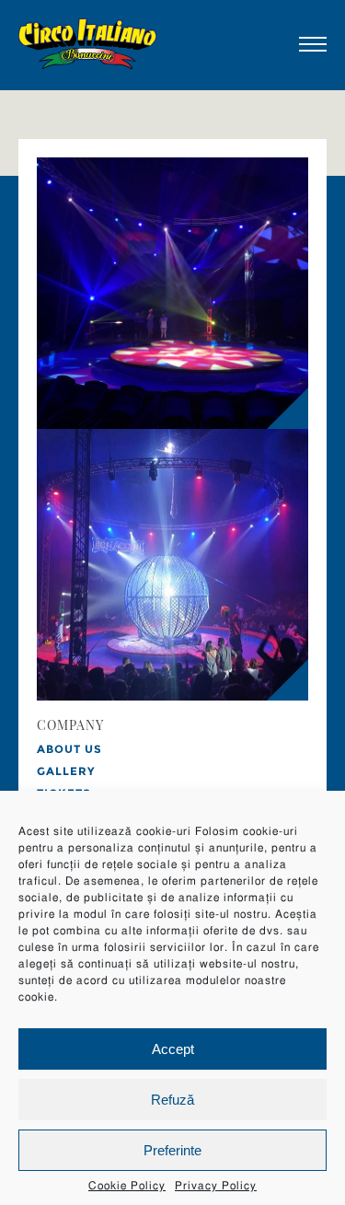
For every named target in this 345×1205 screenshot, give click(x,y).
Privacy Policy (216, 1185)
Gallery (66, 771)
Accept (173, 1049)
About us (69, 749)
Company (70, 726)
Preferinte (172, 1150)
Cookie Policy (127, 1185)
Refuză (172, 1099)
